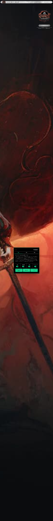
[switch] (23, 266)
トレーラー (8, 2)
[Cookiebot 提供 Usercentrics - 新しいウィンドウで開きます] (34, 249)
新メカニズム (17, 2)
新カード (12, 2)
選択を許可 (26, 270)
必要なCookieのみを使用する (19, 270)
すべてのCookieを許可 (34, 270)
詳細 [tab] (26, 252)
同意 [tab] (18, 252)
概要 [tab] (34, 252)
